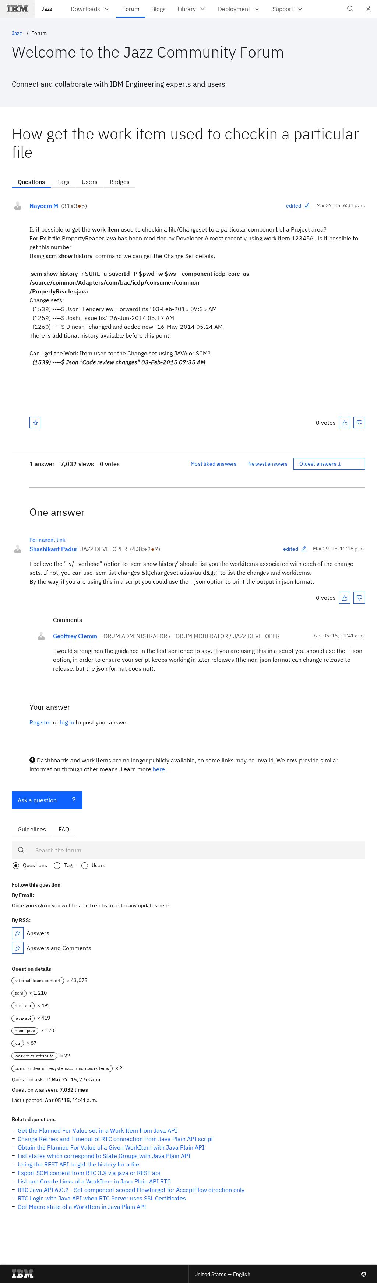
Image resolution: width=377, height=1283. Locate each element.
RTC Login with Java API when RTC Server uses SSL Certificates (102, 1198)
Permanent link (47, 539)
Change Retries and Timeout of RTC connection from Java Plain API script (115, 1139)
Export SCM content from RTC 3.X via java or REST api (89, 1172)
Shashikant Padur (53, 549)
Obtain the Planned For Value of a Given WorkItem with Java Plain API (111, 1147)
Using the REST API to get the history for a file (78, 1164)
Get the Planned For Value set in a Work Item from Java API (97, 1130)
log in (67, 722)
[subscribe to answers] (18, 933)
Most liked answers (213, 463)
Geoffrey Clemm (75, 636)
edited (294, 205)
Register (40, 722)
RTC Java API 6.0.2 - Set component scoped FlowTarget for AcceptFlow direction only (131, 1189)
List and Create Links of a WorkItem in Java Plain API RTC (94, 1181)
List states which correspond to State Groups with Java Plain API (104, 1155)
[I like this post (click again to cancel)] (344, 422)
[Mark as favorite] (35, 422)
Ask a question (37, 800)
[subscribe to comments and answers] (18, 948)
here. (159, 769)
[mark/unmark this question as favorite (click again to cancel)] (35, 422)
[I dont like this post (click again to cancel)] (359, 422)
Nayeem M (43, 205)
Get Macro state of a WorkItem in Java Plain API (82, 1206)
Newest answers (268, 463)
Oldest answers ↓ (320, 463)
